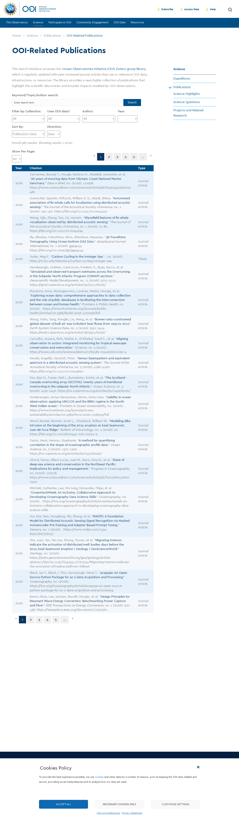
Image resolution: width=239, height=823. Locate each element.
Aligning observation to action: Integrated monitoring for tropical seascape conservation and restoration (79, 343)
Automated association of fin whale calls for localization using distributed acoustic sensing (80, 202)
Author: (87, 111)
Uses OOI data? (58, 111)
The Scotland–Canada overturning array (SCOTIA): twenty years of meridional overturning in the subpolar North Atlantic (78, 382)
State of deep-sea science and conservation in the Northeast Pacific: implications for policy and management (77, 464)
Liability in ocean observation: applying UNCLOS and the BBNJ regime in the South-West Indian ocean (80, 401)
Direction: (54, 127)
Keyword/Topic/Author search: (35, 95)
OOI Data (119, 22)
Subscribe (167, 9)
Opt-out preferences (108, 813)
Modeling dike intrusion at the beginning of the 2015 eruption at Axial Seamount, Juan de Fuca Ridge (80, 425)
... (143, 157)
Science (38, 22)
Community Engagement (92, 22)
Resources (137, 22)
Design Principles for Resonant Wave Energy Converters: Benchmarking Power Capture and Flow (80, 601)
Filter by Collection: (26, 111)
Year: (121, 111)
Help (213, 9)
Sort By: (17, 127)
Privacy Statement (132, 813)
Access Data (191, 9)
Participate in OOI (59, 22)
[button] (198, 767)
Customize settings (175, 804)
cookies (99, 777)
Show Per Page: (23, 151)
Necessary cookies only (119, 804)
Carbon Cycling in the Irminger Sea (77, 257)
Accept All (63, 804)
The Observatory (17, 22)
